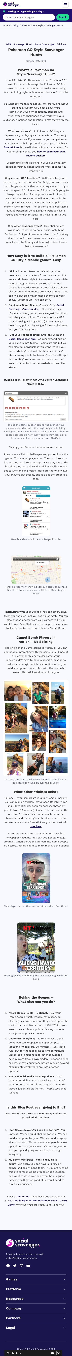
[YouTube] (28, 1266)
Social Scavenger (44, 44)
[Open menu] (65, 4)
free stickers (11, 147)
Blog (16, 25)
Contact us (23, 1196)
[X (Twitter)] (15, 1266)
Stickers (61, 44)
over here (36, 826)
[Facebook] (8, 1266)
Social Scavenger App (22, 338)
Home (6, 25)
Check (63, 17)
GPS (8, 44)
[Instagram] (21, 1266)
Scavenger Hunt (22, 44)
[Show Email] (53, 1353)
